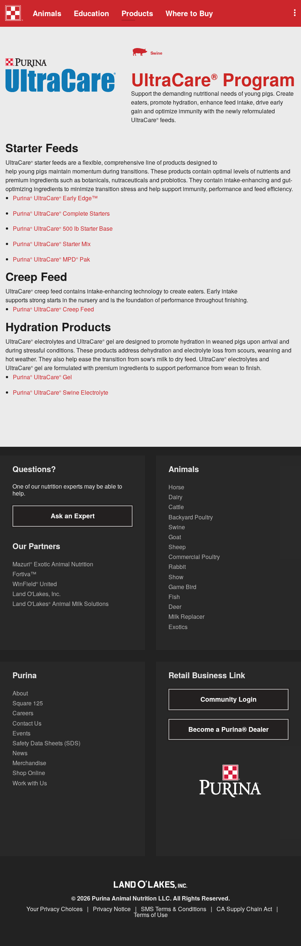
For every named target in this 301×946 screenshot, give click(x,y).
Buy (189, 13)
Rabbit (177, 566)
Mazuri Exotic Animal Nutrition (52, 564)
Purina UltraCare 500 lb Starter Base (63, 228)
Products (137, 13)
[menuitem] (13, 13)
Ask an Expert (73, 516)
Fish (174, 596)
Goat (174, 537)
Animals (47, 13)
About (20, 693)
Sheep (177, 547)
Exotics (178, 626)
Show (176, 577)
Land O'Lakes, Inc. (36, 593)
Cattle (176, 507)
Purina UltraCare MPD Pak (51, 259)
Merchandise (29, 763)
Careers (22, 713)
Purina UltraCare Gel (42, 377)
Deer (174, 606)
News (20, 753)
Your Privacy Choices (54, 909)
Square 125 (27, 703)
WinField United (34, 584)
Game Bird (182, 586)
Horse (176, 487)
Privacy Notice (112, 909)
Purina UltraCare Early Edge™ (55, 198)
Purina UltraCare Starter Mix (52, 244)
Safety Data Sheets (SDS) (46, 743)
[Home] (14, 14)
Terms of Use (151, 915)
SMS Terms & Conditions (173, 909)
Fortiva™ (24, 574)
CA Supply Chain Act (244, 909)
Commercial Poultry (194, 556)
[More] (294, 13)
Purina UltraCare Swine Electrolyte (60, 392)
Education (91, 13)
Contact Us (26, 723)
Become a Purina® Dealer (228, 729)
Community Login (228, 699)
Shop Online (28, 772)
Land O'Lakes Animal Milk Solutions (60, 603)
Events (21, 733)
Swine (176, 527)
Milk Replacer (186, 616)
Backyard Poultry (190, 517)
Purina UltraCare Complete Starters (61, 213)
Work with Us (29, 783)
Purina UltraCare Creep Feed (53, 309)
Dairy (175, 497)
